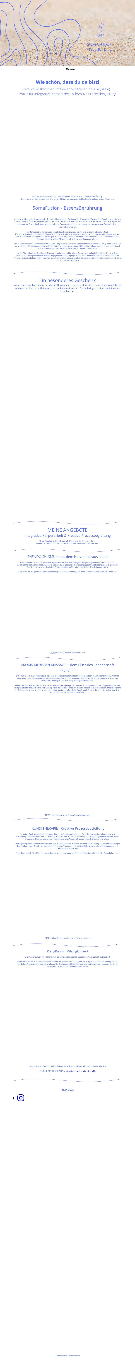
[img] (67, 33)
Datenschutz (61, 1355)
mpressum (75, 1355)
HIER (52, 653)
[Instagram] (20, 1098)
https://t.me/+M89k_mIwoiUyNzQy (81, 1071)
